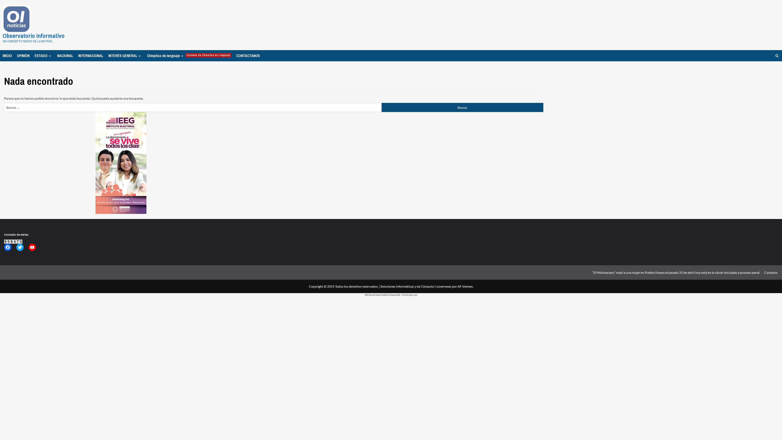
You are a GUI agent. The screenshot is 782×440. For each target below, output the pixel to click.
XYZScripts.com (409, 295)
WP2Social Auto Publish (376, 295)
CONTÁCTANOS (248, 55)
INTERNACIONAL (90, 55)
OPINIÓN (23, 55)
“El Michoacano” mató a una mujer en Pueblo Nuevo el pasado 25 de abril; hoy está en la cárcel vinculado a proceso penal (676, 272)
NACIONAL (65, 55)
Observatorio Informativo (34, 36)
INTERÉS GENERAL (122, 55)
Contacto (771, 272)
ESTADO (41, 55)
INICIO (7, 55)
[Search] (777, 55)
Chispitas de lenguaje (188, 55)
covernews (443, 286)
